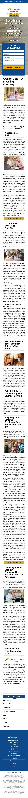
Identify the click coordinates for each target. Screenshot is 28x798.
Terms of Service (14, 760)
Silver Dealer (7, 700)
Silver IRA (6, 726)
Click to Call (14, 15)
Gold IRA (5, 722)
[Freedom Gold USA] (14, 735)
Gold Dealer (6, 707)
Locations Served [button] (14, 766)
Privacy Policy (14, 758)
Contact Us (14, 763)
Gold (4, 715)
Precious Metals (8, 704)
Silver (5, 719)
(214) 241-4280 (14, 11)
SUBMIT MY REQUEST (13, 67)
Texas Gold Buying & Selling (14, 755)
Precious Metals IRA (9, 711)
